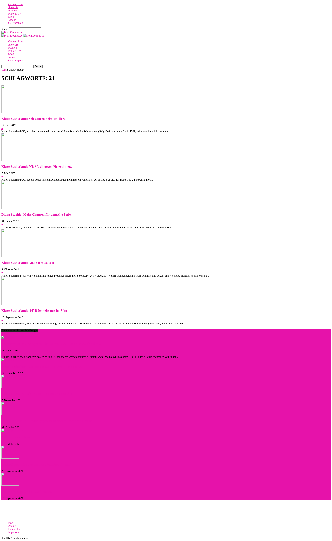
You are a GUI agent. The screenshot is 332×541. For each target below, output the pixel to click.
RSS (10, 522)
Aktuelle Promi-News (16, 437)
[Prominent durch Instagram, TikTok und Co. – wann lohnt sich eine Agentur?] (10, 337)
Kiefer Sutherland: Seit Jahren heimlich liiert (33, 118)
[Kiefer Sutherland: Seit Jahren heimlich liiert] (27, 111)
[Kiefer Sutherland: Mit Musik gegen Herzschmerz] (27, 159)
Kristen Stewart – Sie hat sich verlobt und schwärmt (38, 393)
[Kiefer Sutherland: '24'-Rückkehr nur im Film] (27, 304)
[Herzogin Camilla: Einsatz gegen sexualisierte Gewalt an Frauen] (10, 414)
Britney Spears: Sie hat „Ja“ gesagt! (26, 491)
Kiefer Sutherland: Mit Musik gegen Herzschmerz (36, 166)
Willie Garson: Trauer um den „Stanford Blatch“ (36, 464)
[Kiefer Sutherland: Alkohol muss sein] (27, 255)
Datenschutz (15, 529)
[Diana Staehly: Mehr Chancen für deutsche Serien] (27, 207)
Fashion (12, 10)
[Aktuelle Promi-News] (12, 430)
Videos (12, 19)
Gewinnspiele (15, 22)
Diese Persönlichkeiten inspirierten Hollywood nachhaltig (41, 366)
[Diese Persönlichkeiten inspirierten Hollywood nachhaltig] (12, 359)
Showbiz (13, 7)
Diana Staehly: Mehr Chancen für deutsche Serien (36, 214)
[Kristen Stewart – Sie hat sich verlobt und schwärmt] (10, 386)
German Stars (15, 4)
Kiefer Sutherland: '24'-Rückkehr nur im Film (34, 310)
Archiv (12, 525)
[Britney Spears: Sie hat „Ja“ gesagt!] (10, 484)
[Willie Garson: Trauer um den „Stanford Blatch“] (10, 457)
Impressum (14, 532)
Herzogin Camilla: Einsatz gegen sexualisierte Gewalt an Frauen (46, 421)
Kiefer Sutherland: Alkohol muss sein (27, 262)
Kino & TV (14, 13)
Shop (11, 16)
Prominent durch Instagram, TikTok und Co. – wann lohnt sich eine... (51, 344)
